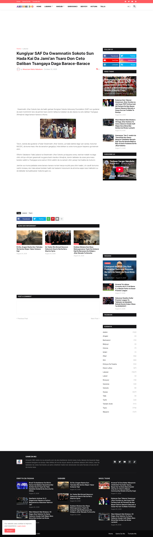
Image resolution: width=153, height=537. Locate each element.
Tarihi (119, 400)
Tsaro (30, 213)
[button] (129, 6)
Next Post (94, 318)
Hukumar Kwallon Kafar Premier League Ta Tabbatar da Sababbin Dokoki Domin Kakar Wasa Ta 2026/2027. (125, 302)
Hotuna (94, 6)
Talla (102, 6)
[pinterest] (135, 1)
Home (18, 1)
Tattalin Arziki (119, 404)
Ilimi (119, 360)
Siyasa (119, 392)
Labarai (47, 6)
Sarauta (119, 388)
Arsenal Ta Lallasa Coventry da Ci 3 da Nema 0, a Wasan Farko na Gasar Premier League (125, 287)
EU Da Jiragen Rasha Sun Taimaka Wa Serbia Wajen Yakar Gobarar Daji (29, 249)
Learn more (21, 526)
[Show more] (62, 219)
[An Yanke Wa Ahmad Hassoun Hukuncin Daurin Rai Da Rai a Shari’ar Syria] (63, 497)
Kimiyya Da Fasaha (119, 364)
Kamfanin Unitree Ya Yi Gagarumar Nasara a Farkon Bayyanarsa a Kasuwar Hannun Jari (41, 501)
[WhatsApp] (48, 219)
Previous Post (23, 318)
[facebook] (125, 1)
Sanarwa (119, 384)
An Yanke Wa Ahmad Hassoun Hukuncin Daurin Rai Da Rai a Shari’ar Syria (56, 249)
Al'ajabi (119, 336)
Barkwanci (73, 6)
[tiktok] (134, 462)
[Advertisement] (76, 29)
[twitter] (128, 1)
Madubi (59, 6)
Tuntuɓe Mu (36, 1)
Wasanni (119, 412)
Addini (119, 332)
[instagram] (129, 462)
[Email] (57, 219)
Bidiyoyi (84, 6)
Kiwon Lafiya (119, 368)
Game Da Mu (26, 1)
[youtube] (132, 1)
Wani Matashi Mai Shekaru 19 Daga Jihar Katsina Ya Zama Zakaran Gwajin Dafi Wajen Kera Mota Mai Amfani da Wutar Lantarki (125, 124)
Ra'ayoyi (119, 380)
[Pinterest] (53, 219)
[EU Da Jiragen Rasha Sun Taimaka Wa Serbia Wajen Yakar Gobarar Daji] (63, 485)
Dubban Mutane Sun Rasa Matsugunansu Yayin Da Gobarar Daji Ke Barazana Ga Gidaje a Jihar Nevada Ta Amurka (86, 250)
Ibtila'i (119, 352)
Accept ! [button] (10, 531)
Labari (119, 376)
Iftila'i (119, 356)
